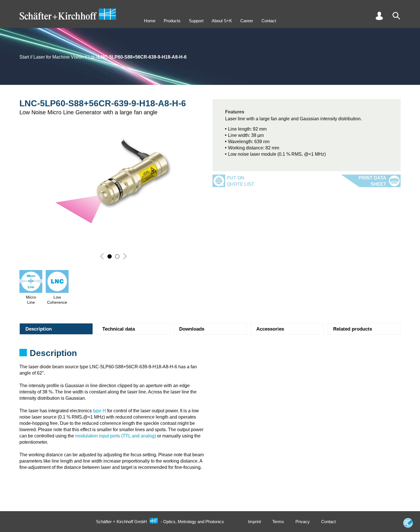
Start (24, 57)
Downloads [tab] (191, 329)
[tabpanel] (210, 354)
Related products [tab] (352, 329)
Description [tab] (38, 329)
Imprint (254, 521)
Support (196, 20)
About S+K (222, 20)
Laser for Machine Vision (58, 57)
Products (172, 20)
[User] (379, 15)
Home (149, 20)
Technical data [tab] (118, 329)
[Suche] (396, 15)
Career (246, 20)
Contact (268, 20)
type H (99, 410)
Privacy (302, 521)
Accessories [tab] (270, 329)
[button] (102, 256)
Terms (278, 521)
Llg (91, 57)
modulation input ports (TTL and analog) (115, 435)
